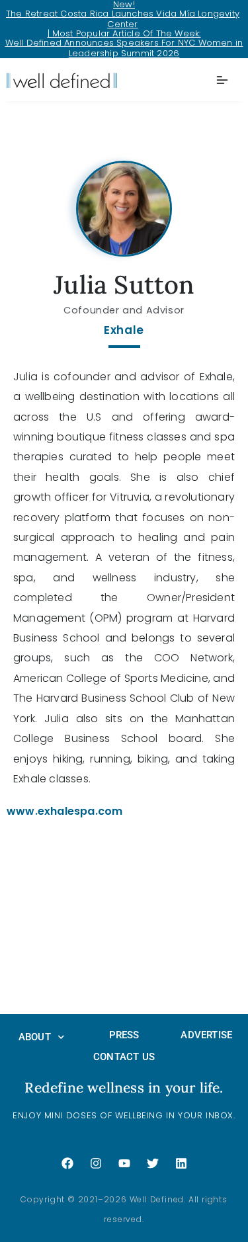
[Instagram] (96, 1163)
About (35, 1037)
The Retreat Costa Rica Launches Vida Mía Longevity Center (122, 18)
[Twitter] (153, 1163)
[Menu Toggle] (222, 80)
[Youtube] (124, 1163)
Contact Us (124, 1057)
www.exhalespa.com (64, 811)
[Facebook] (67, 1163)
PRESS (124, 1035)
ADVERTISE (206, 1035)
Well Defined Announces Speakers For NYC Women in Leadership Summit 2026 (124, 48)
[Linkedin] (181, 1163)
